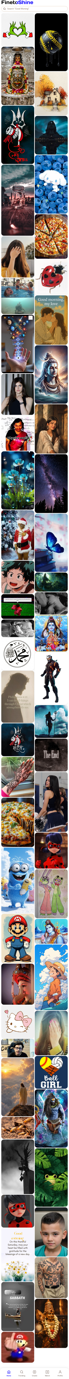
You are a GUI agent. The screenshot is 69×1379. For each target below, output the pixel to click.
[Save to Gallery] (30, 22)
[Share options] (30, 17)
